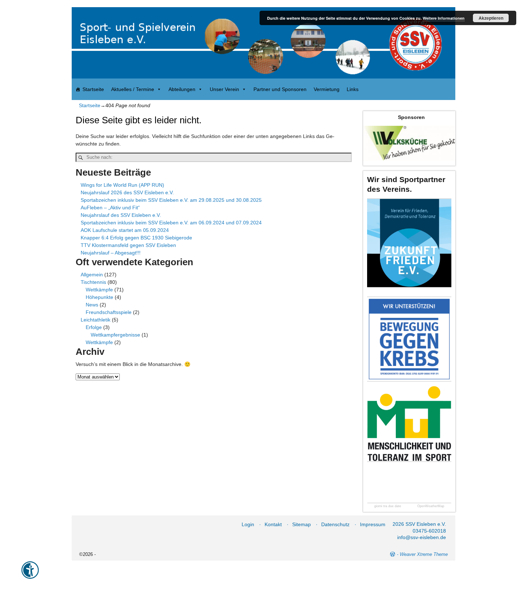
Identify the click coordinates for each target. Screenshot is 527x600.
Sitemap (301, 524)
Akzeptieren (491, 18)
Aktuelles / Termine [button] (132, 89)
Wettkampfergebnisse (115, 335)
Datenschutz (335, 524)
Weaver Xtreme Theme (424, 554)
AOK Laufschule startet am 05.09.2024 (125, 230)
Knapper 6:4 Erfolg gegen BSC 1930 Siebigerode (136, 238)
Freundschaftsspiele (109, 312)
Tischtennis (93, 282)
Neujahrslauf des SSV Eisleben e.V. (121, 215)
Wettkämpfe (99, 289)
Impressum (372, 524)
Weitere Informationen (444, 18)
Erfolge (94, 327)
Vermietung (327, 89)
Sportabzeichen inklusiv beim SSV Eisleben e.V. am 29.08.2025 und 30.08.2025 (171, 200)
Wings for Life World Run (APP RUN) (122, 185)
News (92, 305)
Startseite (93, 89)
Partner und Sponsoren (280, 89)
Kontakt (273, 524)
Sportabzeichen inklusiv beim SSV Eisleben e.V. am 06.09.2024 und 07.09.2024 (171, 222)
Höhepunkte (99, 297)
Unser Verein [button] (224, 89)
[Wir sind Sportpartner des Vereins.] (409, 243)
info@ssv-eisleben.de (421, 537)
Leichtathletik (95, 320)
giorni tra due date (387, 506)
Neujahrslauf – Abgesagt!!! (111, 253)
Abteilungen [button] (181, 89)
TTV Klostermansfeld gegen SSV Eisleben (128, 245)
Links (353, 89)
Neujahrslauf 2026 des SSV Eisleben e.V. (127, 192)
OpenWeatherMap (430, 506)
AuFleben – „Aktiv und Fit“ (110, 207)
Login (248, 524)
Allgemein (92, 274)
